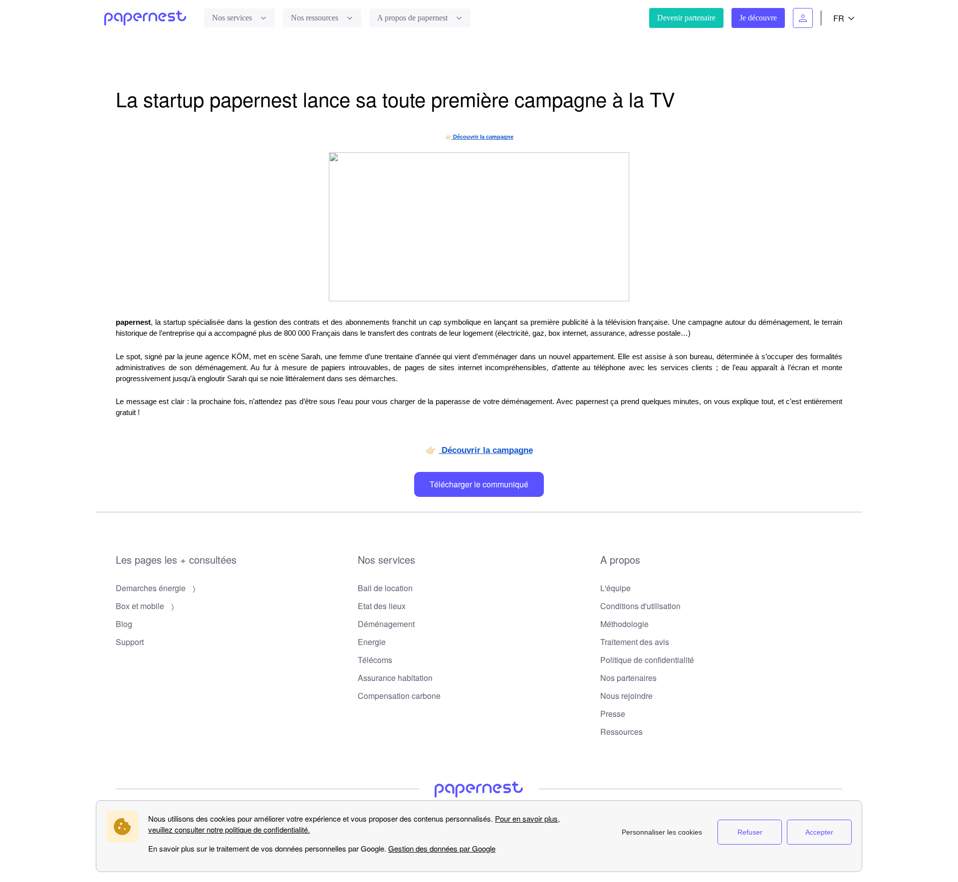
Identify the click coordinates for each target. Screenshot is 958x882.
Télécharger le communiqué (479, 484)
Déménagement (386, 624)
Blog (124, 624)
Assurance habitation (395, 677)
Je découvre (758, 17)
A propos (620, 559)
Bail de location (385, 588)
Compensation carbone (399, 695)
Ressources (621, 731)
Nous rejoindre (626, 695)
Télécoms (375, 659)
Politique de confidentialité (647, 659)
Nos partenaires (628, 677)
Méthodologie (624, 624)
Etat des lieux (382, 606)
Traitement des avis (634, 642)
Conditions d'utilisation (640, 606)
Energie (372, 642)
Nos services (386, 559)
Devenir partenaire (686, 17)
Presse (612, 713)
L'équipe (615, 588)
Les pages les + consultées (176, 559)
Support (130, 642)
